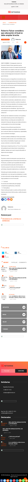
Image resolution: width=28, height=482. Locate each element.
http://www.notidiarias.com (14, 209)
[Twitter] (22, 17)
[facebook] (20, 17)
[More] (11, 199)
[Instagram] (8, 199)
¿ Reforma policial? (14, 287)
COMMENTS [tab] (23, 262)
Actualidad (11, 286)
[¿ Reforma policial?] (4, 437)
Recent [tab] (6, 262)
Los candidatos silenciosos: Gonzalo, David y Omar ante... (17, 296)
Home (4, 22)
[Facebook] (2, 199)
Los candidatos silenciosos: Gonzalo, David (17, 443)
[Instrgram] (24, 17)
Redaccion (18, 39)
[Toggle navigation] (3, 17)
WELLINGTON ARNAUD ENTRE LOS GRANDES (14, 3)
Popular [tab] (14, 262)
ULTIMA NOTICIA (12, 22)
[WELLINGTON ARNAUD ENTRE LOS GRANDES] (4, 423)
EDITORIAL (11, 276)
